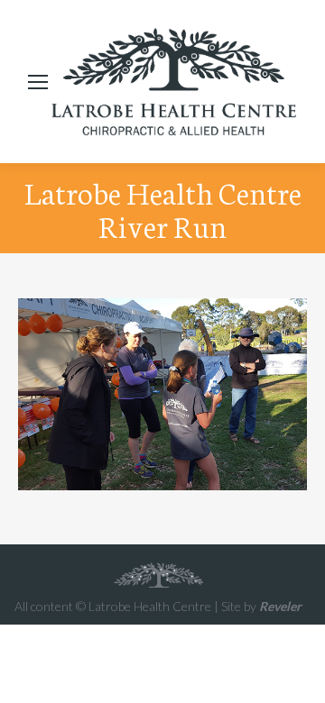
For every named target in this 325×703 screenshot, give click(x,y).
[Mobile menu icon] (38, 82)
